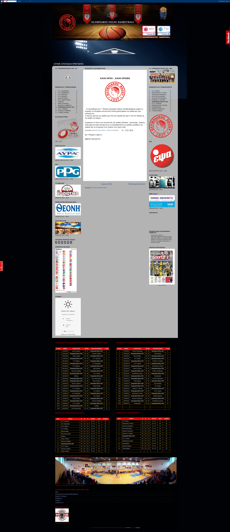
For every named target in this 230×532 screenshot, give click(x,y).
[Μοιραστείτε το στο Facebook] (131, 130)
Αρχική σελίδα (106, 184)
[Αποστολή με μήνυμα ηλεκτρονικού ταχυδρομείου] (125, 130)
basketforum (58, 498)
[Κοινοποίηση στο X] (129, 130)
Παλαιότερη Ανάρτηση (136, 184)
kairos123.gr (72, 334)
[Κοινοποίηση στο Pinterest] (132, 130)
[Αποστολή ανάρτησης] (122, 130)
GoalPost (57, 500)
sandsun (128, 527)
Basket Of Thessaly (60, 496)
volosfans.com (59, 502)
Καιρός (63, 334)
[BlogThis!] (127, 130)
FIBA (56, 492)
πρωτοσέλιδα (162, 285)
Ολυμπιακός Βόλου (157, 235)
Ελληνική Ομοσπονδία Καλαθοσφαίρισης (66, 494)
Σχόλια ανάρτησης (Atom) (99, 187)
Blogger (138, 527)
